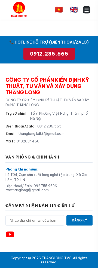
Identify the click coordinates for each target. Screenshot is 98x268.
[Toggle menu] (87, 10)
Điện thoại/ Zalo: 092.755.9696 (31, 186)
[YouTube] (10, 234)
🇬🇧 (73, 9)
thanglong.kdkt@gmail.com (41, 133)
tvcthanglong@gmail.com (27, 190)
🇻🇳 (58, 9)
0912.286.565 (49, 54)
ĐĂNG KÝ (79, 220)
